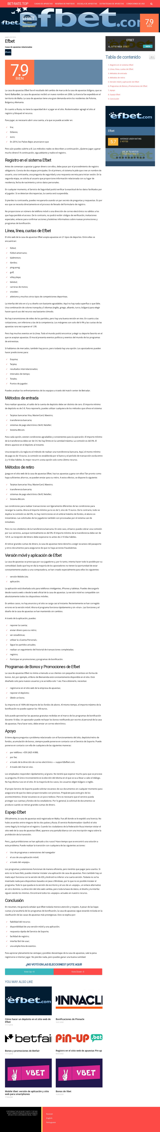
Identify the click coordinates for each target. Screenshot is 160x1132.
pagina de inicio (10, 37)
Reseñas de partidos (65, 4)
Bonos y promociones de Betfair (22, 1050)
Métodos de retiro (117, 77)
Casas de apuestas (43, 4)
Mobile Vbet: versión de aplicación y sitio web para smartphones (27, 1093)
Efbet (111, 131)
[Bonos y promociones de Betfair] (28, 1038)
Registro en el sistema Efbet (121, 65)
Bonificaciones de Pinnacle (70, 1019)
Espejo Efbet (115, 94)
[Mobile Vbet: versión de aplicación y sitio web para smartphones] (28, 1073)
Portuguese (51, 1122)
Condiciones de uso (135, 4)
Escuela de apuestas (87, 4)
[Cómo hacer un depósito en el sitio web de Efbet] (28, 1001)
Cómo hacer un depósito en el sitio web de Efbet (28, 1020)
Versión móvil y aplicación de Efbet (124, 82)
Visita (148, 46)
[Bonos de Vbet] (79, 1073)
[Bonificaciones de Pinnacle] (79, 1001)
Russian (49, 1114)
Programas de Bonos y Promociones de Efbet (128, 86)
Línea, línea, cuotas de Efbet (121, 69)
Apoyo (112, 90)
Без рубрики (28, 26)
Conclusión (114, 99)
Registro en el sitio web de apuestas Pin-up (79, 1050)
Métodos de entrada (118, 73)
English (49, 1118)
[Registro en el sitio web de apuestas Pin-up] (79, 1038)
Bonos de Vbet (63, 1091)
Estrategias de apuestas (112, 4)
